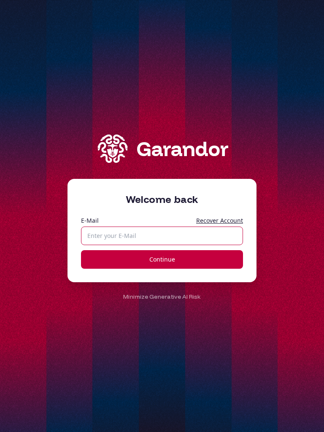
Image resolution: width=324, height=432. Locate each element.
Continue (162, 259)
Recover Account (219, 220)
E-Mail (90, 220)
